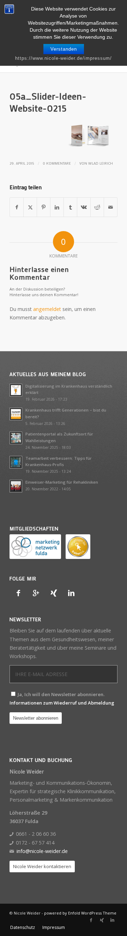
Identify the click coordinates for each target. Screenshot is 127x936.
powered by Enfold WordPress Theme (80, 913)
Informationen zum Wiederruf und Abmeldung (62, 703)
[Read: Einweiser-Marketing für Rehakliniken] (16, 486)
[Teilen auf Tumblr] (70, 207)
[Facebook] (18, 593)
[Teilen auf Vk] (83, 207)
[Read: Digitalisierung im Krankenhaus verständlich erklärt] (16, 390)
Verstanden (63, 49)
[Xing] (53, 593)
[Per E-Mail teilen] (110, 207)
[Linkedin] (71, 593)
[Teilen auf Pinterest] (43, 207)
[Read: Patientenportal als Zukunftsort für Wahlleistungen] (16, 438)
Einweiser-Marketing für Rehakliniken (61, 482)
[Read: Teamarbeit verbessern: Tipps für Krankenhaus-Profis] (16, 462)
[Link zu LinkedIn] (112, 920)
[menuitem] (22, 927)
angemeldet (47, 309)
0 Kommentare (57, 163)
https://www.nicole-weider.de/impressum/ (63, 58)
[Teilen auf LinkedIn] (57, 207)
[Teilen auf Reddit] (97, 207)
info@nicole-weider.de (42, 851)
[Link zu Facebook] (91, 920)
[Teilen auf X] (30, 207)
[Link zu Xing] (101, 920)
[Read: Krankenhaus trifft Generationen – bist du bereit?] (16, 414)
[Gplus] (36, 593)
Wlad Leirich (100, 163)
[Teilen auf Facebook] (16, 207)
